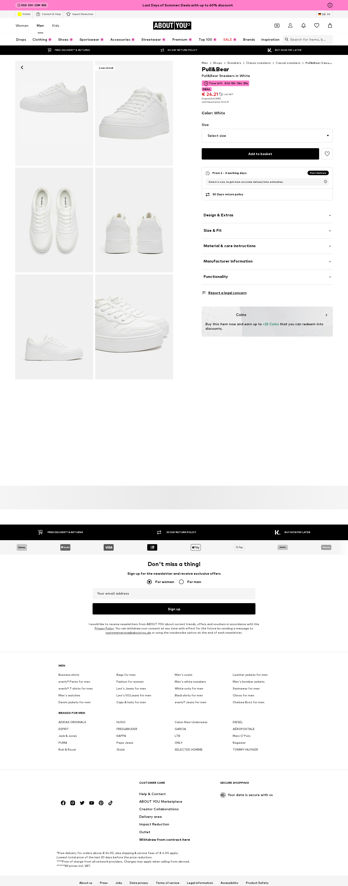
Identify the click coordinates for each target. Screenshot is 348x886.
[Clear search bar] (329, 39)
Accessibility (229, 883)
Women (22, 25)
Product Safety (257, 883)
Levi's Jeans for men (131, 688)
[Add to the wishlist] (327, 154)
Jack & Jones (67, 736)
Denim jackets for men (74, 702)
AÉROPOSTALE (244, 729)
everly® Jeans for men (190, 702)
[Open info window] (330, 5)
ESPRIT (63, 729)
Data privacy (139, 883)
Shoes (217, 63)
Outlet (26, 14)
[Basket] (330, 25)
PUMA (62, 743)
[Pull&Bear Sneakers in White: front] (54, 113)
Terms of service (167, 883)
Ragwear (239, 743)
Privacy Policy (104, 628)
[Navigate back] (22, 67)
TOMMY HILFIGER (245, 750)
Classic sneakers (258, 63)
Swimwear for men (246, 688)
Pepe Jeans (124, 743)
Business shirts (68, 675)
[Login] (290, 25)
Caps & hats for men (131, 702)
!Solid (120, 750)
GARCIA (180, 729)
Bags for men (126, 675)
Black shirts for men (189, 695)
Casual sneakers (288, 63)
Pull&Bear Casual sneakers (326, 63)
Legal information (200, 883)
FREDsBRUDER (126, 729)
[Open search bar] (285, 39)
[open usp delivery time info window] (325, 181)
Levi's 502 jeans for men (133, 695)
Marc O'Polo (241, 736)
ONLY (179, 743)
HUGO (120, 722)
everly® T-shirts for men (75, 688)
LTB (177, 736)
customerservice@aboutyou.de (128, 633)
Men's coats (183, 675)
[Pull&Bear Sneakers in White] (54, 220)
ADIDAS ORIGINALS (72, 722)
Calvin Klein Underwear (191, 722)
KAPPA (121, 736)
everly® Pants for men (74, 682)
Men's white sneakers (190, 682)
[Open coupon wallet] (277, 25)
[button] (267, 135)
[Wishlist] (317, 25)
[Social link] (63, 803)
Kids (55, 25)
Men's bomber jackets (249, 682)
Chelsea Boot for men (248, 702)
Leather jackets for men (250, 675)
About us (85, 883)
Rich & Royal (67, 750)
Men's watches (69, 695)
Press (104, 883)
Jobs (118, 883)
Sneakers (234, 63)
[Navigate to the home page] (84, 785)
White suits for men (189, 688)
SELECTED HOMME (189, 750)
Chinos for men (243, 695)
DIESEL (238, 722)
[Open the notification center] (303, 26)
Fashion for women (130, 682)
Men (40, 25)
